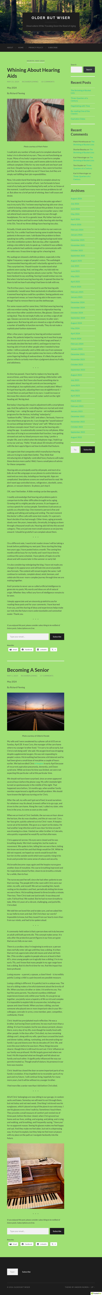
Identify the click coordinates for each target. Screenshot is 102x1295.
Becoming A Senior (28, 670)
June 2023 (75, 385)
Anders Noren (82, 1287)
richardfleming (30, 82)
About (10, 48)
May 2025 (75, 276)
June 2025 (75, 271)
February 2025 (77, 292)
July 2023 (75, 380)
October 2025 (77, 250)
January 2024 (76, 349)
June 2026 (75, 209)
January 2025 (76, 297)
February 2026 (77, 229)
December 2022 (77, 416)
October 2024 (77, 312)
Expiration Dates (78, 119)
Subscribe (53, 48)
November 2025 (78, 245)
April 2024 (75, 333)
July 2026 (75, 203)
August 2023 (76, 375)
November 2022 (78, 421)
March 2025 (76, 286)
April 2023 (75, 395)
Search (73, 64)
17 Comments (46, 676)
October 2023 (77, 364)
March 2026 (76, 224)
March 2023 (76, 401)
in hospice (39, 763)
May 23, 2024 (13, 82)
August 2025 (76, 260)
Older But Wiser (51, 18)
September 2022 (78, 432)
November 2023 (78, 359)
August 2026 (76, 198)
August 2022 (76, 437)
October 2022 (77, 427)
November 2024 (78, 307)
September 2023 (78, 369)
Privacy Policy (36, 48)
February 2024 (77, 344)
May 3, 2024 (12, 676)
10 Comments (47, 82)
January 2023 (76, 411)
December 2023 (77, 354)
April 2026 (75, 219)
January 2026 (76, 235)
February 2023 (77, 406)
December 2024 (77, 302)
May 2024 (75, 328)
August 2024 (76, 323)
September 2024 (78, 318)
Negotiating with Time (80, 106)
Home (21, 48)
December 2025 (77, 240)
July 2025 (75, 266)
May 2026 (75, 214)
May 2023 (75, 390)
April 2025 (75, 281)
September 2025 (78, 255)
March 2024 (76, 338)
